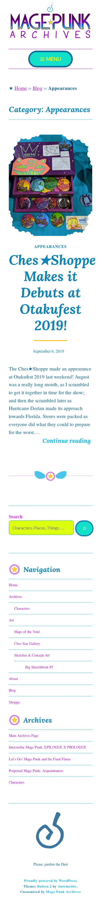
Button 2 (44, 886)
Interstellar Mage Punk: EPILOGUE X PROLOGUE (47, 747)
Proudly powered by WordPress (50, 880)
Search (16, 516)
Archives (15, 596)
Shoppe (14, 702)
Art (11, 620)
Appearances (50, 246)
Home (21, 88)
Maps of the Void (27, 631)
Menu (53, 59)
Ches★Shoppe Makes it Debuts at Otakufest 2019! (52, 292)
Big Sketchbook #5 (39, 667)
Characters (22, 608)
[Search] (84, 528)
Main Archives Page (23, 735)
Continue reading (67, 441)
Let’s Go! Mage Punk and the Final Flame (40, 759)
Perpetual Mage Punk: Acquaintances (36, 770)
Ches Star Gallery (27, 643)
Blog (37, 88)
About (13, 678)
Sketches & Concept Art (32, 655)
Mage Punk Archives (63, 891)
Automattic (67, 886)
